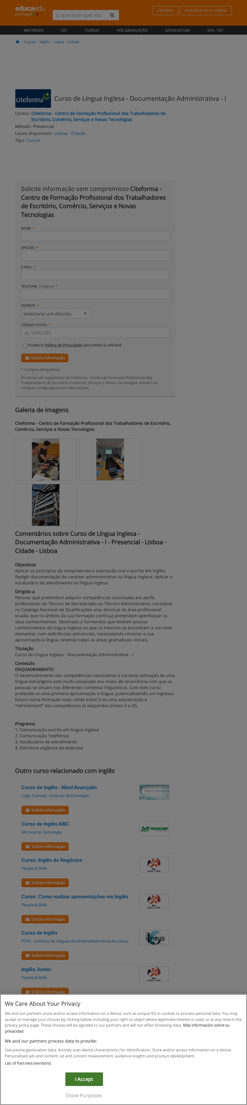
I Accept (84, 1079)
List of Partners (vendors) (28, 1063)
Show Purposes (84, 1095)
